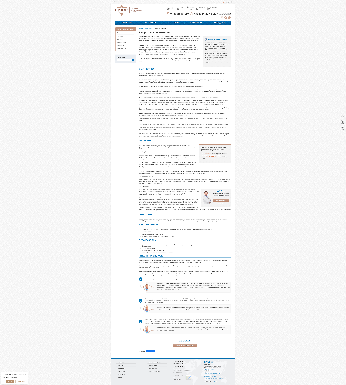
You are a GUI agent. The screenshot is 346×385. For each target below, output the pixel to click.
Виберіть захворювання (124, 60)
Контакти (120, 377)
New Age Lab (214, 381)
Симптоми (120, 39)
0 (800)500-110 (179, 13)
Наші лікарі (121, 365)
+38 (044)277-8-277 (206, 13)
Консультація (173, 23)
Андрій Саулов (220, 191)
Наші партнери (153, 368)
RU (226, 2)
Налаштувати (21, 381)
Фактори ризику (121, 42)
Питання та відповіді (122, 48)
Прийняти (10, 381)
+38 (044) (179, 364)
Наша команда (150, 23)
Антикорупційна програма (210, 376)
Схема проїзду (176, 379)
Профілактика (121, 45)
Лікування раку (196, 23)
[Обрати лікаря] (342, 127)
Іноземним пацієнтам (154, 371)
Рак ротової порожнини (125, 29)
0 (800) (178, 361)
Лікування (120, 36)
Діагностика (120, 33)
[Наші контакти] (342, 123)
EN (228, 2)
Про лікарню (127, 23)
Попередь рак (219, 23)
